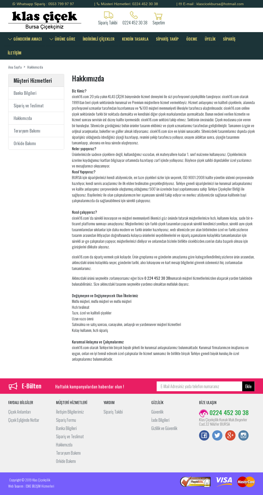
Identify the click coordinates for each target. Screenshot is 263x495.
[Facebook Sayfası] (204, 436)
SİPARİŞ (229, 39)
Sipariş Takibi (113, 412)
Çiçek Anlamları (19, 412)
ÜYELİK (210, 39)
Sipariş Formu (66, 420)
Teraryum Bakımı (27, 131)
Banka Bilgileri (25, 93)
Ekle (248, 386)
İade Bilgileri (160, 420)
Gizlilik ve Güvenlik (164, 428)
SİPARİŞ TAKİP (167, 39)
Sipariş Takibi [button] (107, 22)
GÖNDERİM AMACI (27, 39)
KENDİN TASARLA (135, 39)
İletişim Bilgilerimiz (70, 412)
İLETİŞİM (14, 52)
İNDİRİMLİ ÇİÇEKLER (99, 39)
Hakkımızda (35, 67)
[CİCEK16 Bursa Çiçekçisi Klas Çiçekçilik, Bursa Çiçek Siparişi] (36, 20)
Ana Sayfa (15, 67)
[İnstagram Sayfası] (243, 436)
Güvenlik (157, 412)
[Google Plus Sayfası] (230, 436)
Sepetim (159, 22)
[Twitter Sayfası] (217, 436)
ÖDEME (191, 39)
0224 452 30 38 (135, 22)
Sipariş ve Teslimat (29, 105)
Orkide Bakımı (25, 143)
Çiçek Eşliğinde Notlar (23, 420)
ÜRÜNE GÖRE (64, 39)
